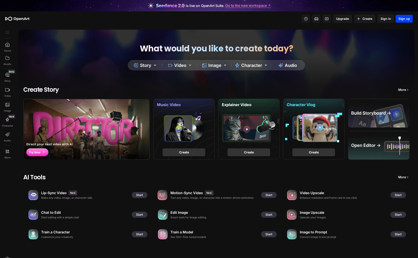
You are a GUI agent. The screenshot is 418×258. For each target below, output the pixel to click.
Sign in (386, 18)
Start (139, 195)
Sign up (404, 18)
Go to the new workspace (246, 6)
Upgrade (342, 18)
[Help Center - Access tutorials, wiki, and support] (306, 19)
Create (367, 18)
